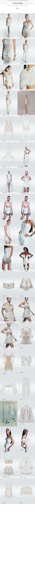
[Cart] (33, 3)
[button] (31, 3)
